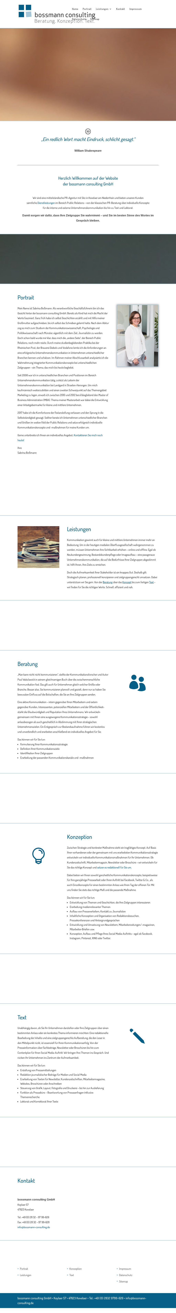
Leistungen (102, 9)
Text (71, 1275)
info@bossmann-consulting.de (34, 1227)
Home (75, 9)
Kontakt (120, 9)
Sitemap (94, 19)
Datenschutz (79, 19)
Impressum (135, 9)
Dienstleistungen (46, 203)
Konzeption (75, 1268)
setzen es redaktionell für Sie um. (114, 867)
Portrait (87, 9)
